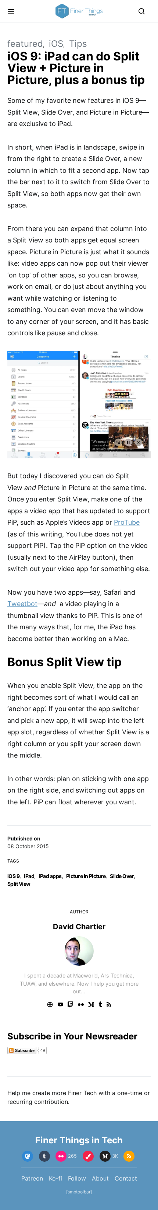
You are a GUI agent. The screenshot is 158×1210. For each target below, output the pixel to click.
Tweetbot (22, 604)
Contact (126, 1178)
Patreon (32, 1178)
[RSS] (128, 1156)
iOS (56, 43)
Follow (77, 1178)
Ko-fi (55, 1178)
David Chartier (79, 926)
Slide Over (122, 876)
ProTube (127, 522)
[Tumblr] (44, 1156)
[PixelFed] (88, 1156)
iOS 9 (13, 876)
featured (25, 43)
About (100, 1178)
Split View (18, 884)
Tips (78, 43)
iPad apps (50, 876)
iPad (29, 876)
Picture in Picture (86, 876)
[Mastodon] (27, 1156)
